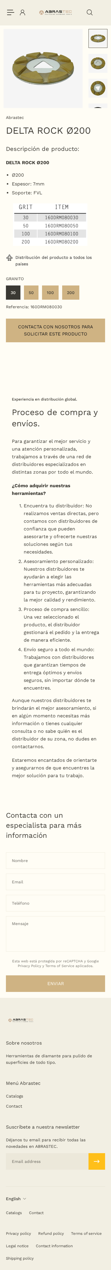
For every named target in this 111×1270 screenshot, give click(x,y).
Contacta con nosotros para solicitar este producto (55, 330)
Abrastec (15, 117)
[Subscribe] (97, 1161)
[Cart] (100, 12)
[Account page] (22, 12)
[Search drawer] (89, 12)
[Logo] (55, 12)
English (13, 1198)
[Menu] (11, 12)
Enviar (55, 983)
